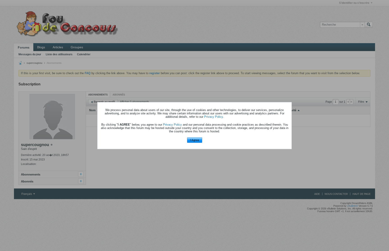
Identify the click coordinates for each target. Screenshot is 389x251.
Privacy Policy (213, 116)
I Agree (194, 140)
